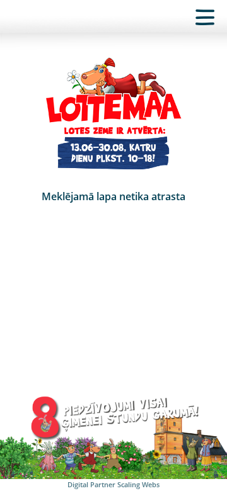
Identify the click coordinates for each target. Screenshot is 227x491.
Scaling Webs (138, 484)
